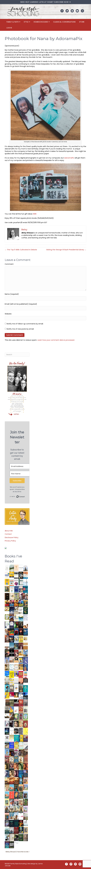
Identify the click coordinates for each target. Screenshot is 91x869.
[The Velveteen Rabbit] (21, 639)
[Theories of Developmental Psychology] (25, 568)
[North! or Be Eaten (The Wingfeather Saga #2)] (16, 788)
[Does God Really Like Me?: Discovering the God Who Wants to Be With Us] (11, 611)
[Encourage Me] (16, 646)
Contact (8, 534)
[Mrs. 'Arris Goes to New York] (21, 667)
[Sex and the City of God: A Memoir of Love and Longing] (7, 646)
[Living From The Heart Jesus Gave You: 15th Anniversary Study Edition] (7, 624)
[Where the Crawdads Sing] (21, 681)
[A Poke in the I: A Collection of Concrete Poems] (11, 694)
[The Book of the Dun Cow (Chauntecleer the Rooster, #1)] (11, 710)
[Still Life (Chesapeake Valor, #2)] (16, 603)
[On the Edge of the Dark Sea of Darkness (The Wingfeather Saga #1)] (21, 809)
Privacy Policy (10, 541)
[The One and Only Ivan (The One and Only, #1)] (21, 830)
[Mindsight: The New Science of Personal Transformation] (21, 568)
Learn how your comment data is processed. (56, 340)
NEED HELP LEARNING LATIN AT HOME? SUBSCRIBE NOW (44, 2)
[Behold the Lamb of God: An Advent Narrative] (7, 731)
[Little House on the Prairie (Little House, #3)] (25, 780)
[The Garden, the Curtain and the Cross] (7, 617)
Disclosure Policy (11, 537)
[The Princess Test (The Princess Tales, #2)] (7, 817)
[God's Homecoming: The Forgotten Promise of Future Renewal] (11, 568)
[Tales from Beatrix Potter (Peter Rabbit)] (25, 638)
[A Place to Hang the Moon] (16, 596)
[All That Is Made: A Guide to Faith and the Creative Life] (16, 681)
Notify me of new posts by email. (20, 329)
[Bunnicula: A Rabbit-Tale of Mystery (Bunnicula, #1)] (21, 646)
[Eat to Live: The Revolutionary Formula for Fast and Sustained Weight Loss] (25, 674)
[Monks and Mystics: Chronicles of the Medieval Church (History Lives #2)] (11, 816)
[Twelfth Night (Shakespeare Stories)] (25, 717)
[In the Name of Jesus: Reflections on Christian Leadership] (11, 738)
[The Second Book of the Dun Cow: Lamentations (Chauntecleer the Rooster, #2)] (25, 695)
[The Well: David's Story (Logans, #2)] (25, 752)
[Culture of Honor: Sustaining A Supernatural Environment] (11, 639)
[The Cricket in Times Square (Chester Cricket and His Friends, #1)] (21, 575)
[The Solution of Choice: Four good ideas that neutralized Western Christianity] (21, 610)
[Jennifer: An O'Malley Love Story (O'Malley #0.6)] (21, 759)
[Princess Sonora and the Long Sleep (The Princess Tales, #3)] (21, 802)
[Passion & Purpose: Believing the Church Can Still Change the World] (25, 589)
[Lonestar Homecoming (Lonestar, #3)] (7, 781)
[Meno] (16, 844)
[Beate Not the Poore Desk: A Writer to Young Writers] (16, 703)
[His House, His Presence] (25, 617)
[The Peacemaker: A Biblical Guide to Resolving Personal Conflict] (21, 745)
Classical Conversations (64, 22)
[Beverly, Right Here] (16, 724)
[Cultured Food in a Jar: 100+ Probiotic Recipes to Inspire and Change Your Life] (16, 674)
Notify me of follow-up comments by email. (25, 324)
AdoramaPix (69, 158)
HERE (34, 214)
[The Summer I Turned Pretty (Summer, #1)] (25, 624)
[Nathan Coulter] (7, 702)
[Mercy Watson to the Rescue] (25, 787)
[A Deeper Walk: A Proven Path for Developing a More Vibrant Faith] (25, 603)
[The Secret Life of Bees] (21, 660)
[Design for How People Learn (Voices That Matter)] (7, 582)
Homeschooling (41, 22)
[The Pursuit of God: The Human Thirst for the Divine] (7, 845)
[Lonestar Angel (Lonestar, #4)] (25, 773)
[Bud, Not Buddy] (7, 837)
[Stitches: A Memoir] (16, 659)
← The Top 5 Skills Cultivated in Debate (21, 249)
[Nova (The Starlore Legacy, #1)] (25, 632)
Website (8, 314)
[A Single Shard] (16, 624)
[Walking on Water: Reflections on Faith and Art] (7, 674)
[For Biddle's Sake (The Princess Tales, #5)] (25, 795)
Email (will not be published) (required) (21, 304)
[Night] (16, 575)
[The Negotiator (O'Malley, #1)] (16, 774)
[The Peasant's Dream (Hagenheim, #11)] (7, 809)
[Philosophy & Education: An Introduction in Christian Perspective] (21, 582)
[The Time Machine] (7, 660)
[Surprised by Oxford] (11, 646)
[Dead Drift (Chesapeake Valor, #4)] (7, 603)
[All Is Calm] (21, 773)
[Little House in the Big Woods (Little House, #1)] (7, 788)
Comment (9, 264)
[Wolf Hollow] (11, 625)
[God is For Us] (7, 568)
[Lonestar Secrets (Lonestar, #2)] (11, 781)
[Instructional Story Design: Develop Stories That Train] (11, 582)
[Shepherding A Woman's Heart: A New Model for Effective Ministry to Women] (21, 702)
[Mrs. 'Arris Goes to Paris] (25, 667)
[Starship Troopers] (11, 724)
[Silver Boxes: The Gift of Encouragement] (25, 660)
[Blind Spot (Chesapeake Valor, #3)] (11, 603)
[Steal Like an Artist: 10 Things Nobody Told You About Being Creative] (25, 680)
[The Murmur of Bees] (16, 745)
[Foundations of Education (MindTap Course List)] (7, 589)
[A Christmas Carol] (16, 731)
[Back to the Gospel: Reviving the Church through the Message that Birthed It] (21, 618)
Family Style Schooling (18, 864)
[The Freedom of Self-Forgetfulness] (25, 838)
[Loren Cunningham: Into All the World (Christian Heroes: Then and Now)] (21, 710)
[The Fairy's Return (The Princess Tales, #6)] (21, 788)
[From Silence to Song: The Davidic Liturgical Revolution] (16, 589)
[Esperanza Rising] (7, 752)
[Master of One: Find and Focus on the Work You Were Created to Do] (16, 667)
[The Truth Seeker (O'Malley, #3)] (7, 774)
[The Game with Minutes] (21, 624)
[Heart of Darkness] (16, 823)
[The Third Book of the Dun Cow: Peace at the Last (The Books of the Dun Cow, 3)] (21, 695)
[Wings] (25, 653)
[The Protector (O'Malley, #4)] (25, 766)
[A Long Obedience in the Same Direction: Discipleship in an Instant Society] (7, 717)
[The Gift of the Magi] (25, 724)
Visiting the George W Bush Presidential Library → (66, 249)
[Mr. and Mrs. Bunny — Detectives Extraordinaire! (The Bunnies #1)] (16, 638)
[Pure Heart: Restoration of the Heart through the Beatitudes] (11, 667)
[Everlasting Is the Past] (7, 710)
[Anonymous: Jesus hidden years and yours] (11, 632)
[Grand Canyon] (11, 659)
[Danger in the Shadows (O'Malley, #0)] (7, 766)
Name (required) (12, 294)
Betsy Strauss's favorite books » (18, 852)
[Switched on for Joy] (21, 589)
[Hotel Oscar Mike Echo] (7, 632)
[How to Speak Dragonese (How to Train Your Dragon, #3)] (11, 759)
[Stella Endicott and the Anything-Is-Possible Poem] (11, 788)
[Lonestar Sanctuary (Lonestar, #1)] (16, 781)
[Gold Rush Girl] (16, 809)
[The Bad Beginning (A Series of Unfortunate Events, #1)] (25, 830)
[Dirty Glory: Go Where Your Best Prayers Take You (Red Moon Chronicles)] (16, 632)
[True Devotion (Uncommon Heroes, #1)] (25, 596)
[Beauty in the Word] (7, 745)
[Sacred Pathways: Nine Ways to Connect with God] (21, 688)
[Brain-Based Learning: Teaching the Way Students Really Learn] (16, 582)
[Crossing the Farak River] (16, 795)
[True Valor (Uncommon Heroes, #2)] (21, 596)
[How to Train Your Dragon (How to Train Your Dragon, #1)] (25, 759)
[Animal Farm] (21, 816)
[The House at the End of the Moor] (25, 816)
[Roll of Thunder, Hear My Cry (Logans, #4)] (11, 753)
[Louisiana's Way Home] (21, 724)
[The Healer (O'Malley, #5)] (21, 766)
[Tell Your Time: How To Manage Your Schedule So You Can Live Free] (25, 688)
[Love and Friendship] (25, 646)
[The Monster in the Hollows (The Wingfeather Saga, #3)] (21, 837)
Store (81, 22)
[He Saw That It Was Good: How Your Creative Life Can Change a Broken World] (7, 688)
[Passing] (11, 766)
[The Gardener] (21, 652)
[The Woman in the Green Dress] (21, 795)
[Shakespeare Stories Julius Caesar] (7, 724)
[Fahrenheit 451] (21, 823)
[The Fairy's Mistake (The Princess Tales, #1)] (25, 809)
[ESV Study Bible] (11, 731)
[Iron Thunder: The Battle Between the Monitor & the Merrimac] (7, 667)
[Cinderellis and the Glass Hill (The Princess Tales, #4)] (7, 802)
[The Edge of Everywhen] (21, 780)
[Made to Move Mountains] (7, 830)
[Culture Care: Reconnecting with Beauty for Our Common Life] (21, 731)
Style (26, 22)
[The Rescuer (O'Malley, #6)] (16, 766)
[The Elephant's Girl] (11, 809)
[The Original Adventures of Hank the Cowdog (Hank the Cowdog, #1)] (11, 618)
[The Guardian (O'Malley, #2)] (11, 774)
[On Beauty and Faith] (16, 688)
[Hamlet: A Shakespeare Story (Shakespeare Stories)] (21, 717)
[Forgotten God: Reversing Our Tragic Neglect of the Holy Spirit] (11, 717)
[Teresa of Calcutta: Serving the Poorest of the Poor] (11, 802)
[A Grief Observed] (25, 575)
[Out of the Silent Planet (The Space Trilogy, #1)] (16, 837)
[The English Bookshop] (7, 681)
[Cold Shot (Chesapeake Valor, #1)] (21, 603)
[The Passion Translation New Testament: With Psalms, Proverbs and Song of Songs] (7, 596)
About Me (9, 531)
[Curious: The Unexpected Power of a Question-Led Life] (25, 731)
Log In (9, 28)
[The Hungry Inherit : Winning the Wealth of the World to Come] (7, 653)
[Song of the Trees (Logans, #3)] (21, 752)
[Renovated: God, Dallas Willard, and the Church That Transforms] (25, 610)
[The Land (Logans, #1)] (7, 759)
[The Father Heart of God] (7, 639)
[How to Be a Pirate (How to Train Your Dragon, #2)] (16, 759)
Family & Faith (13, 22)
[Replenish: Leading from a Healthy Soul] (25, 582)
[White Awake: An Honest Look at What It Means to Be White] (25, 745)
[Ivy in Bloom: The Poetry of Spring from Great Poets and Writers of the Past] (25, 823)
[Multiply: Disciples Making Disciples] (16, 710)
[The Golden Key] (25, 710)
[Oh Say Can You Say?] (7, 695)
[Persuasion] (16, 653)
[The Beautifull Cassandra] (11, 653)
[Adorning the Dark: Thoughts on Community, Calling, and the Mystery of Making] (11, 823)
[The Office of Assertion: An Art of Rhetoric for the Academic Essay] (25, 738)
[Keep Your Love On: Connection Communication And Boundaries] (21, 632)
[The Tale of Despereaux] (11, 837)
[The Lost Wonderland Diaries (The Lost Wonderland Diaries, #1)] (7, 823)
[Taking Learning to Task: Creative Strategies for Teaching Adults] (21, 738)
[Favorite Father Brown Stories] (11, 689)
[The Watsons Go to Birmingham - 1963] (16, 752)
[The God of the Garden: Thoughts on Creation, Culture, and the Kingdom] (11, 703)
